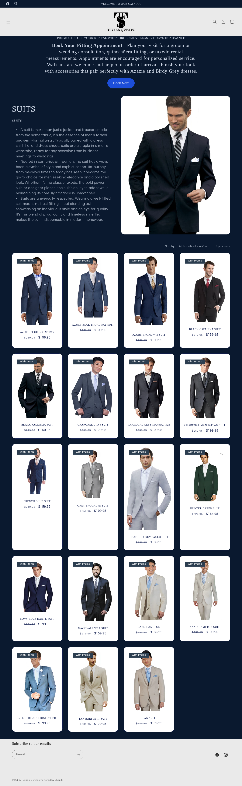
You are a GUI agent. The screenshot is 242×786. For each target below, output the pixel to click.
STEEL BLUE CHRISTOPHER (37, 717)
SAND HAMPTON (149, 626)
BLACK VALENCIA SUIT (37, 424)
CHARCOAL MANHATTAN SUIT (204, 425)
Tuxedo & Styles (31, 780)
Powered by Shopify (51, 780)
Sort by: (170, 246)
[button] (8, 21)
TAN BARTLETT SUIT (93, 718)
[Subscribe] (78, 754)
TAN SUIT (148, 717)
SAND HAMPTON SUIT (205, 626)
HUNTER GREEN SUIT (205, 508)
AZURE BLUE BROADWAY (37, 332)
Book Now (121, 83)
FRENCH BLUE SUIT (37, 501)
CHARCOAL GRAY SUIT (93, 424)
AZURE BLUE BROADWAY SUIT (93, 324)
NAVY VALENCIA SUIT (93, 628)
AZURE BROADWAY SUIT (149, 334)
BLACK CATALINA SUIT (205, 329)
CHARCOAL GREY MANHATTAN (149, 424)
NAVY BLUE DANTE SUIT (37, 618)
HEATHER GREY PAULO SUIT (149, 537)
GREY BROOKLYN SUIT (93, 505)
